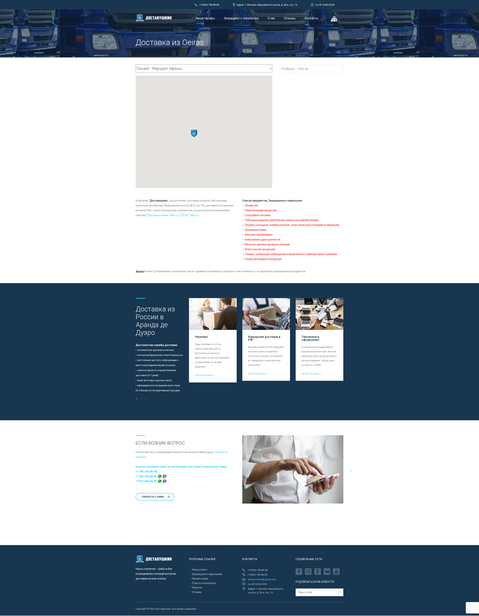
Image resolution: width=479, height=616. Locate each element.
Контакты (311, 18)
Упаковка (201, 336)
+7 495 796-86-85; (147, 471)
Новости (197, 587)
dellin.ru (174, 215)
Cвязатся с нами (153, 496)
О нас (271, 18)
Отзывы (290, 18)
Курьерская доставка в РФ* (264, 338)
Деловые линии (158, 215)
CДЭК (184, 215)
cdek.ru (194, 215)
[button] (194, 133)
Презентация (200, 578)
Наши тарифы (205, 18)
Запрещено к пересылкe (241, 18)
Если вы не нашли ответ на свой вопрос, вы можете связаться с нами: (181, 466)
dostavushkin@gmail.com (262, 579)
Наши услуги (199, 569)
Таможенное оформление (310, 338)
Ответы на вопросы (204, 583)
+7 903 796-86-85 (147, 476)
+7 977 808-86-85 (147, 481)
